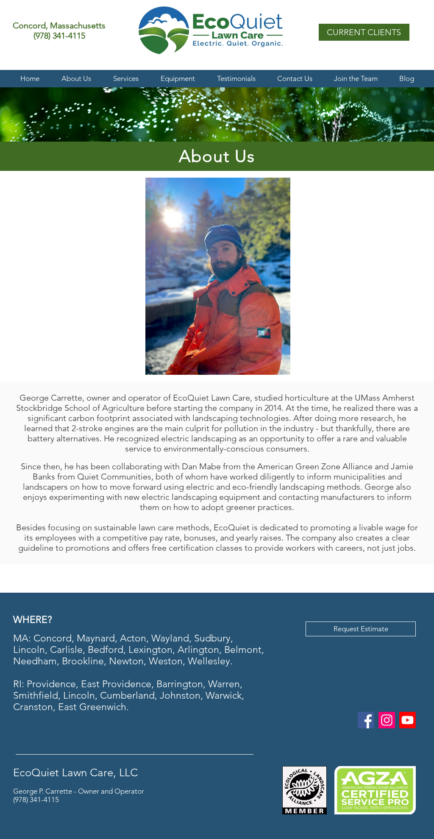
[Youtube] (407, 720)
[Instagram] (386, 720)
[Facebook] (366, 720)
